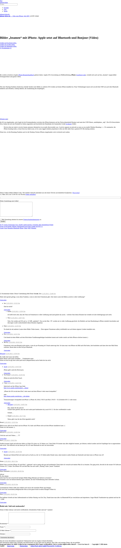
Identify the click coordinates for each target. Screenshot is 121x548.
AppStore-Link (80, 75)
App (5, 9)
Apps (5, 228)
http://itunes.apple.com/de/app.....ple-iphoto (16, 396)
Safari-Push (34, 546)
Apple (2, 228)
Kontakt (6, 8)
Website (2, 534)
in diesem (69, 124)
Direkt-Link (4, 119)
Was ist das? (76, 193)
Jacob (5, 367)
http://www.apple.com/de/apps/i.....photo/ (16, 388)
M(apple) (2, 353)
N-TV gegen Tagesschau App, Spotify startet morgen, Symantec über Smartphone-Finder (26, 225)
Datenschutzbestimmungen (31, 219)
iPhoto (21, 228)
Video (25, 228)
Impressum (10, 546)
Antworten (3, 300)
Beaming (10, 228)
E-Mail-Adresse (5, 530)
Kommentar (4, 523)
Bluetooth (16, 228)
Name (2, 527)
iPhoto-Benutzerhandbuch (26, 75)
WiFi (29, 228)
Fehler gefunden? (31, 194)
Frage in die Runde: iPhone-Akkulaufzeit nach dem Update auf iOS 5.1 (21, 226)
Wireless (33, 228)
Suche (5, 11)
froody (6, 452)
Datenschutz (24, 546)
